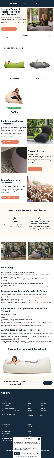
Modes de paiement (32, 426)
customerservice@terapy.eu (8, 408)
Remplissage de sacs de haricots (9, 438)
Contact (30, 431)
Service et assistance (33, 429)
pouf (11, 294)
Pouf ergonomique (6, 431)
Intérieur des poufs (6, 435)
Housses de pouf (6, 424)
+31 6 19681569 (5, 405)
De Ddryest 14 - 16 (6, 401)
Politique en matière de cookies (21, 456)
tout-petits (45, 286)
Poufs (3, 422)
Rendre (29, 424)
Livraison (30, 422)
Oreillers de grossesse (7, 426)
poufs (39, 286)
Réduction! (14, 107)
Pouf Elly (14, 112)
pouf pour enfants (38, 297)
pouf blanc (26, 322)
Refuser (23, 453)
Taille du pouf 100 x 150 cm (8, 440)
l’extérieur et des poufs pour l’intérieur (37, 302)
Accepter (17, 453)
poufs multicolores (20, 325)
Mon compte (31, 436)
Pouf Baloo (14, 78)
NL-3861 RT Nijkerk (6, 403)
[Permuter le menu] (47, 3)
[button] (39, 439)
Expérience (30, 433)
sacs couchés (31, 286)
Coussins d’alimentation (7, 429)
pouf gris (34, 322)
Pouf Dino (40, 78)
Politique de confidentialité (33, 456)
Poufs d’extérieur (6, 433)
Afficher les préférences (33, 453)
